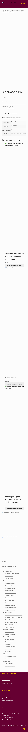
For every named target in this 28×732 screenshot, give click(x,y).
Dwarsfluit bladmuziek (10, 593)
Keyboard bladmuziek (10, 620)
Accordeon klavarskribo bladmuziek (13, 615)
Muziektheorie (8, 649)
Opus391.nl (6, 725)
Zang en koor (6, 661)
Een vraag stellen (6, 697)
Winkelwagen (21, 728)
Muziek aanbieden (6, 699)
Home (4, 10)
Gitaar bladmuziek (9, 632)
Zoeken (14, 729)
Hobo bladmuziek (9, 598)
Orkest (4, 654)
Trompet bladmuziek (10, 610)
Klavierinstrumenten (15, 10)
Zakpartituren (8, 658)
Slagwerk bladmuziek (10, 634)
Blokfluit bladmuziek (10, 588)
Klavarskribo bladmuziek (11, 622)
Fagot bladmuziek (9, 595)
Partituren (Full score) (10, 656)
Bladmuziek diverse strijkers (12, 573)
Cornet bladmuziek (9, 590)
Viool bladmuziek (9, 578)
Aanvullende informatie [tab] (11, 114)
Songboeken (8, 651)
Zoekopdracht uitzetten (7, 700)
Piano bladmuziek (9, 627)
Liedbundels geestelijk (10, 646)
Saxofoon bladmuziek (10, 605)
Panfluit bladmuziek (10, 583)
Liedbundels (8, 644)
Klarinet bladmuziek (10, 602)
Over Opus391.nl (6, 680)
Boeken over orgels (9, 641)
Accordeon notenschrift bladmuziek (13, 617)
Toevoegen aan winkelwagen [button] (14, 265)
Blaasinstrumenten (7, 581)
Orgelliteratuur (11, 12)
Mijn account (4, 729)
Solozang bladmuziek (10, 666)
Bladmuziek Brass (9, 585)
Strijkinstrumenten (7, 571)
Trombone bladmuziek (10, 607)
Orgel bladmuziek (9, 624)
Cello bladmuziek (9, 576)
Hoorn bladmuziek (9, 600)
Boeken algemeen (9, 639)
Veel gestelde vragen (7, 684)
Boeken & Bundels (7, 637)
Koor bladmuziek (9, 663)
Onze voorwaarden (6, 682)
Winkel (8, 10)
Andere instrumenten (8, 629)
